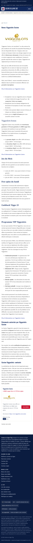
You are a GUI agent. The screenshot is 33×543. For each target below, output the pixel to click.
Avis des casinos (9, 12)
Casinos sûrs (4, 461)
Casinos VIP (4, 463)
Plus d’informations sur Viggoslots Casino (13, 89)
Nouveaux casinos (6, 459)
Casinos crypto (5, 466)
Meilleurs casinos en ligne (8, 456)
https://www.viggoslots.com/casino (17, 414)
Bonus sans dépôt (5, 474)
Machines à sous (5, 479)
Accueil (3, 12)
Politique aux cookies (7, 496)
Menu (29, 9)
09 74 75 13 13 (10, 505)
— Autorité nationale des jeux (21, 502)
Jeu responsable (5, 489)
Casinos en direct (5, 481)
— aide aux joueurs (9, 509)
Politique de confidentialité (8, 494)
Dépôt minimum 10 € (6, 476)
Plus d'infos (26, 407)
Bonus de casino (5, 472)
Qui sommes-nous (6, 491)
